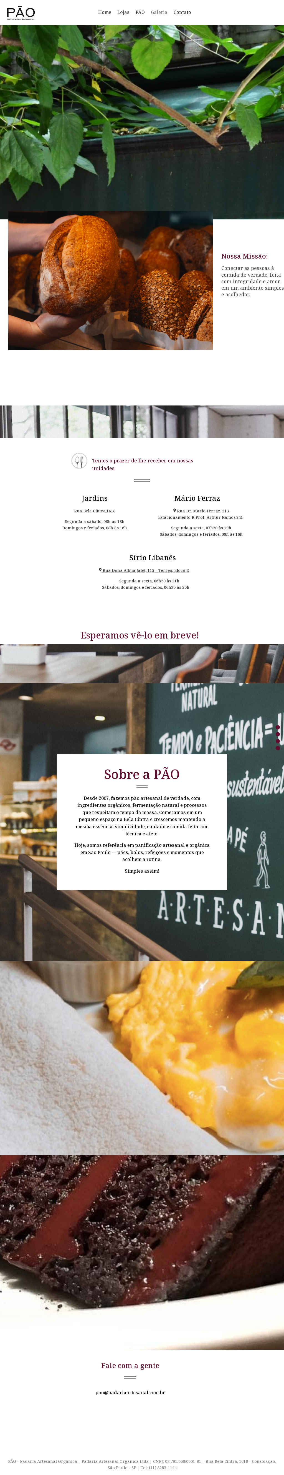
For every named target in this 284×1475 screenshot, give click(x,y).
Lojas (123, 12)
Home (104, 12)
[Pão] (278, 727)
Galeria (159, 12)
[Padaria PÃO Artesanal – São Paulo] (47, 12)
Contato (182, 12)
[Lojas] (278, 741)
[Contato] (278, 748)
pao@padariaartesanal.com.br (130, 1392)
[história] (278, 734)
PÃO (140, 12)
